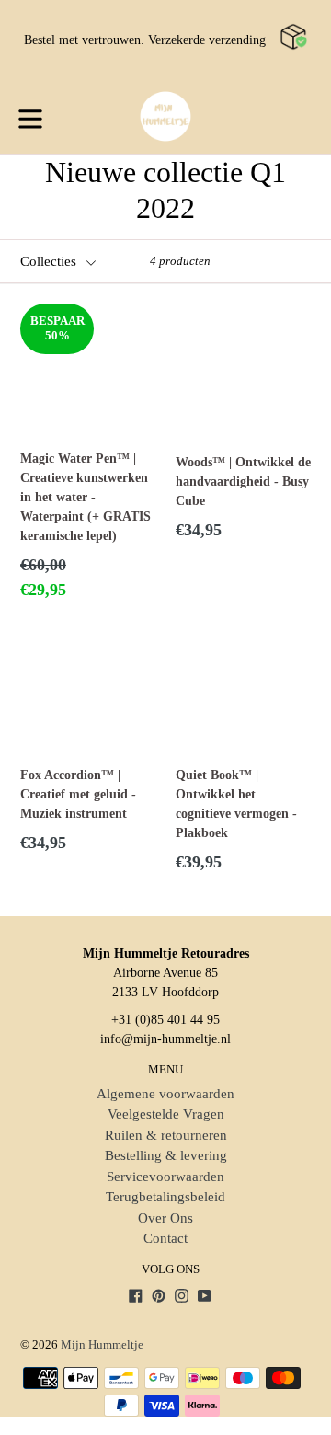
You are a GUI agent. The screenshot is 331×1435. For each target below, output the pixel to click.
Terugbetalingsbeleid (165, 1196)
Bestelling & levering (166, 1155)
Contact (165, 1238)
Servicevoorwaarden (165, 1176)
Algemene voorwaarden (165, 1093)
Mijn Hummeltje (102, 1344)
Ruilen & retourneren (166, 1135)
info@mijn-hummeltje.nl (165, 1039)
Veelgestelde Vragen (166, 1114)
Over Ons (165, 1218)
